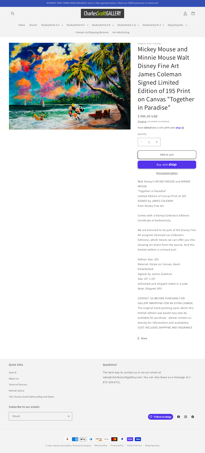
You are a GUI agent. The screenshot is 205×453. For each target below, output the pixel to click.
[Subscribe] (68, 416)
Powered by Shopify (82, 445)
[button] (12, 13)
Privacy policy (117, 445)
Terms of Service (18, 384)
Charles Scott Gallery (62, 445)
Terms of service (134, 445)
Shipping (142, 121)
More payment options (166, 173)
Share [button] (144, 338)
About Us (14, 378)
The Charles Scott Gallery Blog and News (31, 396)
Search (12, 372)
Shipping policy (152, 445)
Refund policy (16, 390)
